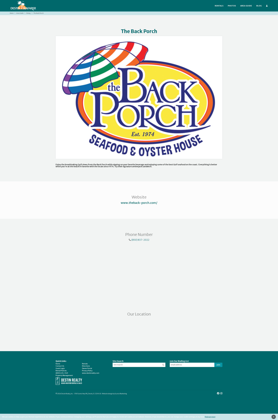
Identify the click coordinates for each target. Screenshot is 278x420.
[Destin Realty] (23, 6)
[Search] (163, 365)
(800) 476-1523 (62, 373)
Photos (232, 6)
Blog (259, 6)
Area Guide (246, 6)
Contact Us (60, 366)
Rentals (219, 6)
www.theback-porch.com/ (139, 203)
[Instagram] (221, 393)
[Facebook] (218, 393)
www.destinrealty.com (90, 373)
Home (12, 13)
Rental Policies (61, 371)
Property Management (64, 375)
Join (218, 365)
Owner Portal (87, 368)
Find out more (210, 417)
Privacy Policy (87, 371)
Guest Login (60, 368)
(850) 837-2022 (140, 239)
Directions (86, 366)
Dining (28, 13)
